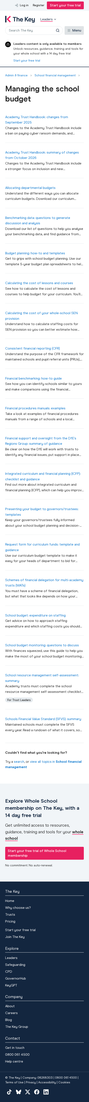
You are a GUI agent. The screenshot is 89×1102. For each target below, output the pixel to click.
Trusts (10, 914)
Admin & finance (16, 75)
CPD (8, 971)
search (19, 762)
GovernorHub (15, 978)
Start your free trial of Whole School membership (37, 853)
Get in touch (14, 1048)
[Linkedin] (46, 1091)
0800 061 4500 (17, 1054)
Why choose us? (18, 908)
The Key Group (16, 1027)
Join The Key (15, 937)
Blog (8, 1020)
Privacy (31, 1082)
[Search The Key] (58, 30)
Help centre (14, 1061)
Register (38, 5)
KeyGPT (11, 985)
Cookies (64, 1082)
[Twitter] (27, 1091)
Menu (76, 30)
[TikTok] (9, 1091)
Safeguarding (15, 965)
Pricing (10, 921)
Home (9, 901)
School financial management (55, 75)
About (10, 1006)
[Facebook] (36, 1091)
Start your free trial (65, 5)
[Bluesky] (18, 1091)
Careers (11, 1013)
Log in (24, 5)
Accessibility (47, 1082)
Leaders (11, 958)
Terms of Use (14, 1082)
